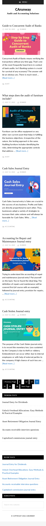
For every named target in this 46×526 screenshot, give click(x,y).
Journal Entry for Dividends (15, 402)
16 (10, 386)
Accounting (10, 226)
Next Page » (26, 387)
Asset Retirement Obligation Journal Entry (21, 421)
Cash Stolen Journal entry (16, 311)
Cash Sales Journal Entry (15, 168)
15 (5, 386)
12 (27, 382)
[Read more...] (8, 78)
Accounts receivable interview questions (20, 429)
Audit (7, 84)
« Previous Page (10, 382)
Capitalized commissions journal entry (19, 438)
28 (18, 386)
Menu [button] (24, 2)
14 (37, 382)
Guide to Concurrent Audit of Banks (21, 25)
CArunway (23, 9)
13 (32, 382)
